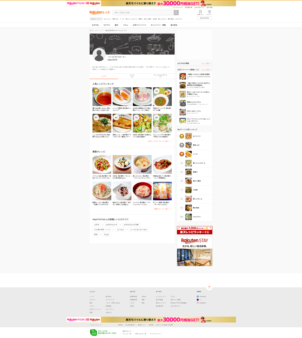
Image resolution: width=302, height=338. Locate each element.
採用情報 (151, 325)
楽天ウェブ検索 (175, 300)
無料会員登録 (205, 18)
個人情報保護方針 (130, 325)
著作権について (142, 325)
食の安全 (174, 25)
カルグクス (178, 19)
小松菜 (155, 19)
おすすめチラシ (199, 7)
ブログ (173, 296)
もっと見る (205, 63)
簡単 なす (116, 19)
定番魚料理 (133, 300)
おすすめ (95, 25)
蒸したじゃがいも (131, 19)
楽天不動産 (159, 300)
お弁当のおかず (111, 224)
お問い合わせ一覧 (140, 334)
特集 (91, 312)
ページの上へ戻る (209, 287)
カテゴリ (106, 25)
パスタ (132, 303)
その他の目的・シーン (102, 229)
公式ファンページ (139, 25)
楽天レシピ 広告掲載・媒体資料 (164, 325)
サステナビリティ (155, 334)
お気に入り (200, 14)
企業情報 (120, 325)
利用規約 (108, 306)
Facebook (203, 296)
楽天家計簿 (188, 7)
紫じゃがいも (162, 19)
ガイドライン (110, 309)
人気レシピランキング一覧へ (158, 141)
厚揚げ (140, 19)
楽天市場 (209, 7)
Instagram (203, 303)
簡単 (143, 300)
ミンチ (122, 19)
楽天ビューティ (161, 303)
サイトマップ (110, 300)
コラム (125, 25)
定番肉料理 (133, 296)
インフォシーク (178, 7)
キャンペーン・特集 (158, 25)
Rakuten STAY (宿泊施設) (179, 303)
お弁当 (96, 224)
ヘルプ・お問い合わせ (113, 303)
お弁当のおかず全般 (131, 224)
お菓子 (132, 306)
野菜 (96, 234)
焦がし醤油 (147, 19)
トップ (92, 296)
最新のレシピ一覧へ (161, 209)
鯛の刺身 (171, 19)
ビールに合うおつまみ (138, 229)
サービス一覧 (127, 334)
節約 (143, 303)
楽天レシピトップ (96, 30)
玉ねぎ (106, 234)
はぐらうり (107, 19)
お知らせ (108, 312)
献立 (116, 25)
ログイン (209, 14)
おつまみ (120, 229)
